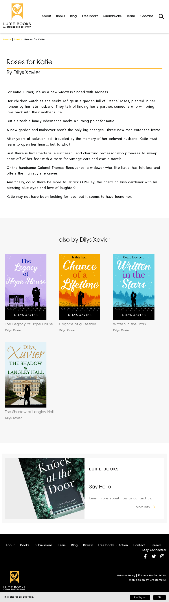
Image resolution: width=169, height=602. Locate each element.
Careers (156, 545)
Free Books (90, 16)
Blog (73, 16)
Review (88, 545)
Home (7, 39)
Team (131, 16)
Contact (146, 16)
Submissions (112, 16)
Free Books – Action (113, 545)
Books (60, 16)
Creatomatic (158, 580)
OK (159, 597)
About (46, 16)
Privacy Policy (126, 575)
